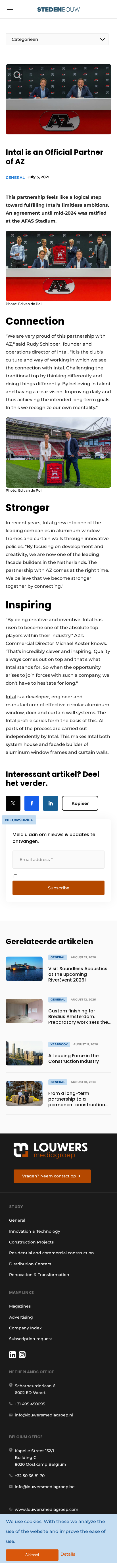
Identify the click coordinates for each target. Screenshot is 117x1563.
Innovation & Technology (34, 1231)
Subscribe (58, 888)
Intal (11, 696)
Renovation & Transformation (39, 1274)
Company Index (25, 1328)
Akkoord (32, 1555)
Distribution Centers (30, 1263)
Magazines (20, 1306)
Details (67, 1554)
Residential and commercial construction (51, 1252)
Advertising (21, 1317)
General (15, 177)
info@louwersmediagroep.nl (44, 1415)
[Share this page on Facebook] (31, 803)
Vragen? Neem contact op (49, 1176)
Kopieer (80, 803)
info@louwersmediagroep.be (45, 1486)
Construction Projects (31, 1242)
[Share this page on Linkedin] (50, 803)
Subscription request (30, 1338)
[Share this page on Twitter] (13, 803)
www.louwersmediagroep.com (46, 1509)
